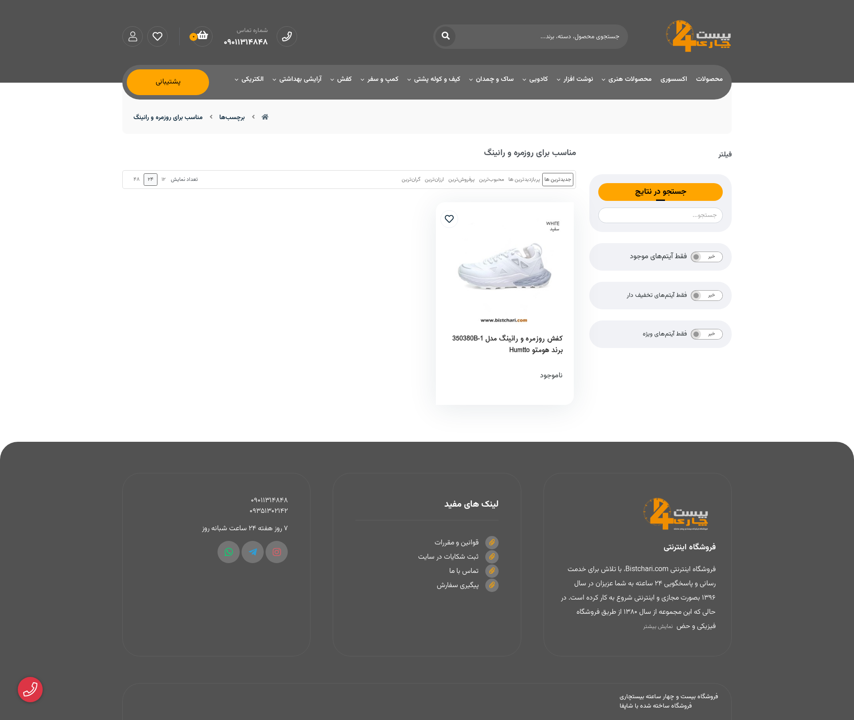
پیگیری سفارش (458, 585)
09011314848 (269, 500)
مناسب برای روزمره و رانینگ (168, 118)
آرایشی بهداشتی (300, 79)
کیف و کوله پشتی (437, 79)
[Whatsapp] (229, 552)
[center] (445, 37)
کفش (344, 79)
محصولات (709, 79)
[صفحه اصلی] (265, 118)
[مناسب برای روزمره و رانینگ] (637, 514)
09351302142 (269, 511)
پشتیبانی (168, 82)
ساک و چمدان (495, 79)
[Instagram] (277, 552)
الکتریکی (253, 79)
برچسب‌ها (232, 118)
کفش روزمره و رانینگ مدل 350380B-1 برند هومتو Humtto (507, 344)
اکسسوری (674, 79)
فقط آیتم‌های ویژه (665, 334)
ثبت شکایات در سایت (448, 557)
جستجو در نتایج (660, 192)
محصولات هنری (630, 79)
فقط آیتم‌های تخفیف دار (657, 295)
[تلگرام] (253, 552)
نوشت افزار (578, 79)
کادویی (538, 79)
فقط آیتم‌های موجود (658, 257)
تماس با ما (464, 571)
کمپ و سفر (383, 79)
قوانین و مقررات (457, 542)
